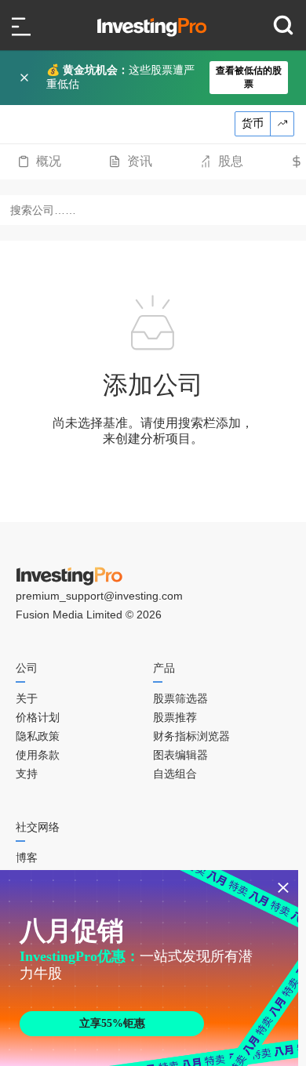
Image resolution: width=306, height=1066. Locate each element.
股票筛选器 (180, 698)
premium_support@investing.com (99, 595)
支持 (27, 773)
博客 (27, 857)
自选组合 (175, 773)
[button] (161, 77)
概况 (48, 161)
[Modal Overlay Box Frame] (149, 968)
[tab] (39, 161)
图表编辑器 (180, 755)
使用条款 (38, 755)
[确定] (26, 77)
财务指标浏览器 (191, 736)
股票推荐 (175, 717)
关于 (27, 698)
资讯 (139, 161)
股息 (230, 161)
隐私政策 (38, 736)
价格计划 (38, 717)
